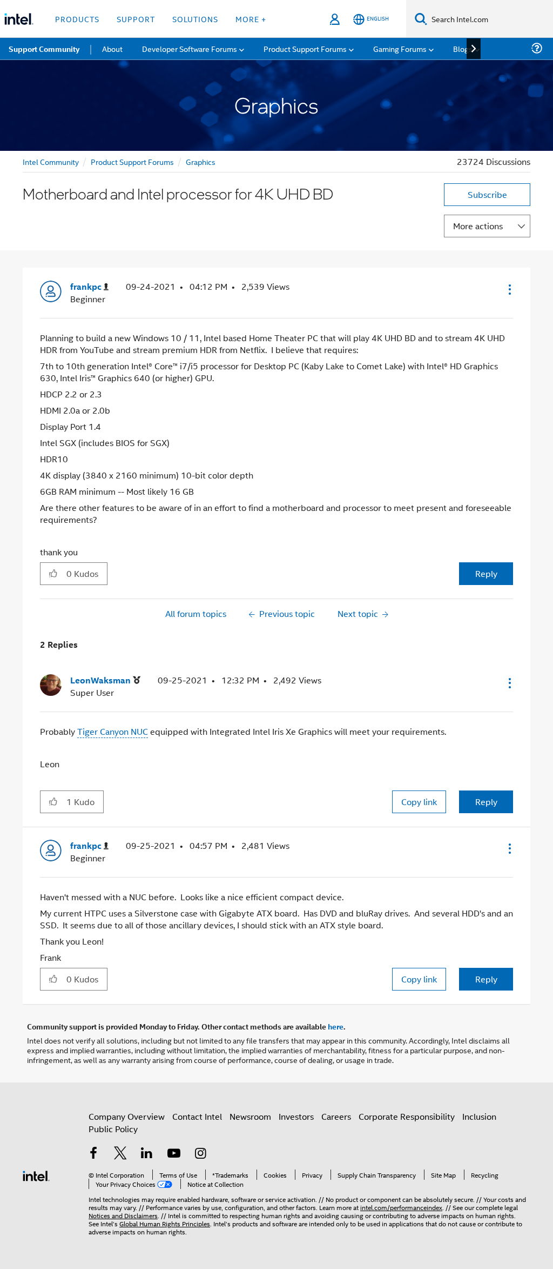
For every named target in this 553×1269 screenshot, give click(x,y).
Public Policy (113, 1128)
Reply (486, 573)
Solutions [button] (195, 18)
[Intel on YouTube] (174, 1154)
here (335, 1026)
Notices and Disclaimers (123, 1215)
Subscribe (487, 194)
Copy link (419, 801)
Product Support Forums (132, 161)
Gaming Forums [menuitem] (400, 48)
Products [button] (77, 18)
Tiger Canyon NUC (112, 731)
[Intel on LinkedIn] (147, 1154)
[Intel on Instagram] (200, 1154)
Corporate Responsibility (407, 1116)
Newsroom (250, 1116)
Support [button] (136, 18)
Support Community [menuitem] (44, 49)
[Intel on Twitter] (120, 1154)
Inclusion (479, 1116)
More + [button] (250, 18)
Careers (336, 1116)
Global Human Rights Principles (164, 1223)
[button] (509, 289)
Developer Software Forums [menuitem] (189, 48)
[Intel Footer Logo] (36, 1174)
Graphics (200, 161)
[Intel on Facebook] (93, 1154)
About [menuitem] (112, 48)
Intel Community (51, 161)
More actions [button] (478, 226)
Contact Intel (197, 1116)
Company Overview (127, 1116)
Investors (296, 1116)
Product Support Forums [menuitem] (305, 48)
